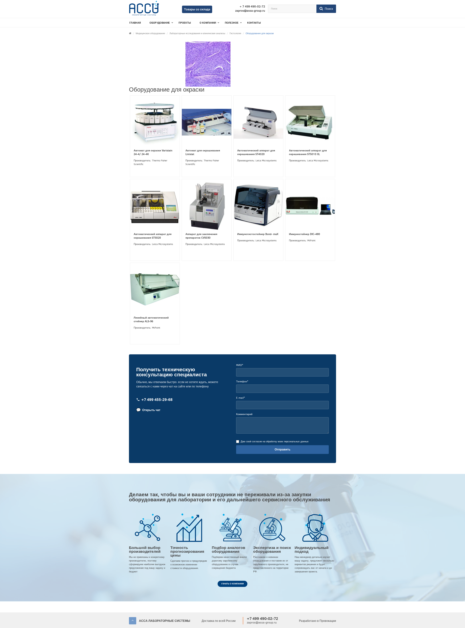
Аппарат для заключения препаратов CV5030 (201, 235)
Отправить (282, 449)
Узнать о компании (232, 583)
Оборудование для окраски (260, 33)
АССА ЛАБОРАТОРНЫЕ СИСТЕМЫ (164, 621)
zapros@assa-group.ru (250, 11)
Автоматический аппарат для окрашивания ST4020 (256, 152)
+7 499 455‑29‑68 (157, 400)
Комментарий (244, 414)
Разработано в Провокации (317, 621)
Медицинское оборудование (150, 33)
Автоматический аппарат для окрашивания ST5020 (152, 235)
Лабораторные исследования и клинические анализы (197, 33)
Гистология (235, 33)
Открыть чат (148, 410)
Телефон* (242, 381)
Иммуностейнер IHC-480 (304, 234)
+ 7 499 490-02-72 (252, 6)
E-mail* (240, 398)
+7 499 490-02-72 (262, 618)
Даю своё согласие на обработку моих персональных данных (275, 441)
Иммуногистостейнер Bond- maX (257, 234)
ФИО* (239, 365)
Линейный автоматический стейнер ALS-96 (151, 319)
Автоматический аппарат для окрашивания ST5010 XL (308, 152)
